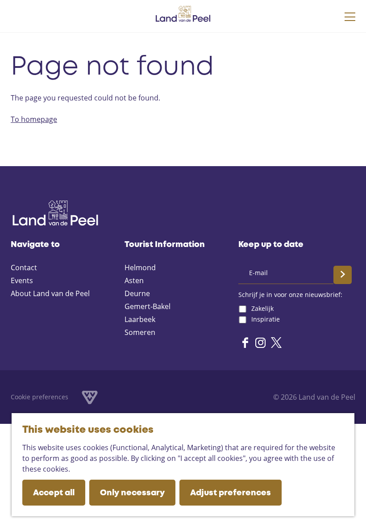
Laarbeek (140, 319)
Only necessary (132, 493)
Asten (134, 280)
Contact (24, 267)
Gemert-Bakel (148, 306)
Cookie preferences (39, 397)
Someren (140, 332)
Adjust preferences (230, 493)
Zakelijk (262, 308)
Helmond (140, 267)
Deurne (137, 293)
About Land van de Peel (50, 293)
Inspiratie (265, 319)
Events (22, 280)
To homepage (34, 119)
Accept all (54, 493)
